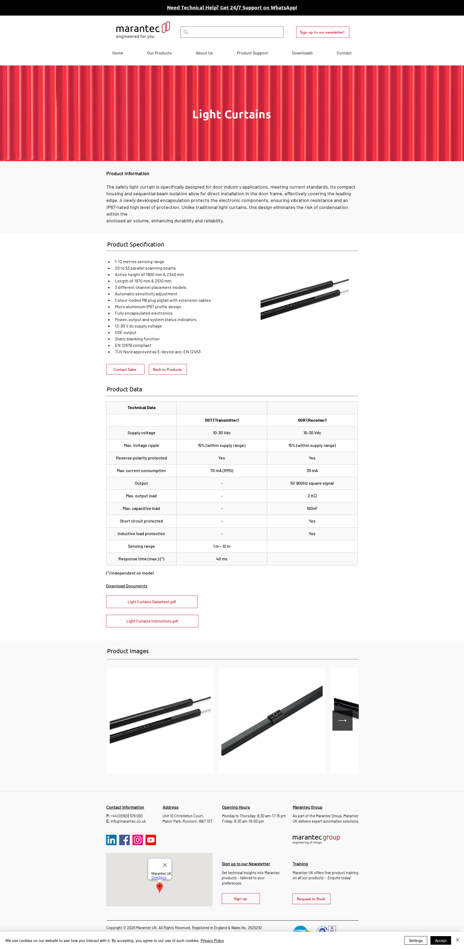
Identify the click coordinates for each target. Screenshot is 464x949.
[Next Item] (342, 721)
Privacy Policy (212, 940)
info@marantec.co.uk (128, 821)
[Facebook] (124, 840)
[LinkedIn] (111, 840)
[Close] (457, 940)
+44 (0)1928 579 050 (127, 816)
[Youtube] (151, 840)
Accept (441, 940)
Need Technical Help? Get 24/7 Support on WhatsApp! (232, 7)
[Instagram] (137, 840)
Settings (416, 940)
